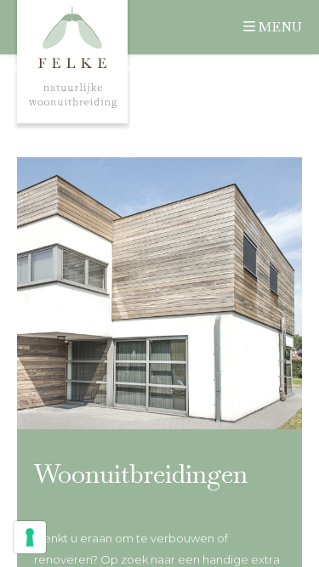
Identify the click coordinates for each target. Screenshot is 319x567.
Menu (280, 27)
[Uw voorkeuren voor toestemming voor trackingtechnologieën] (30, 537)
